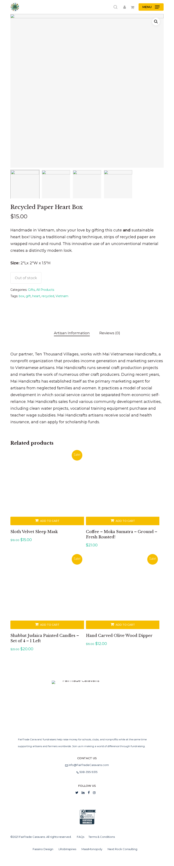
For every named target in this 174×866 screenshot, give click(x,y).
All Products (45, 290)
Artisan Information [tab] (72, 333)
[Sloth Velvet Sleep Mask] (47, 488)
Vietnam (62, 296)
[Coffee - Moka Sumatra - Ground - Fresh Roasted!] (122, 488)
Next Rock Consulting (122, 849)
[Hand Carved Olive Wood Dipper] (122, 592)
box (21, 296)
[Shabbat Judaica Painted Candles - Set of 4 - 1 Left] (47, 592)
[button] (151, 7)
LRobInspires (67, 849)
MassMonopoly (91, 849)
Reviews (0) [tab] (109, 333)
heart (36, 296)
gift (28, 296)
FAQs (80, 836)
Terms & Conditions (101, 836)
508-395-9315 (88, 772)
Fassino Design (43, 849)
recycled (48, 296)
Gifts (31, 290)
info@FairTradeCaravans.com (89, 765)
